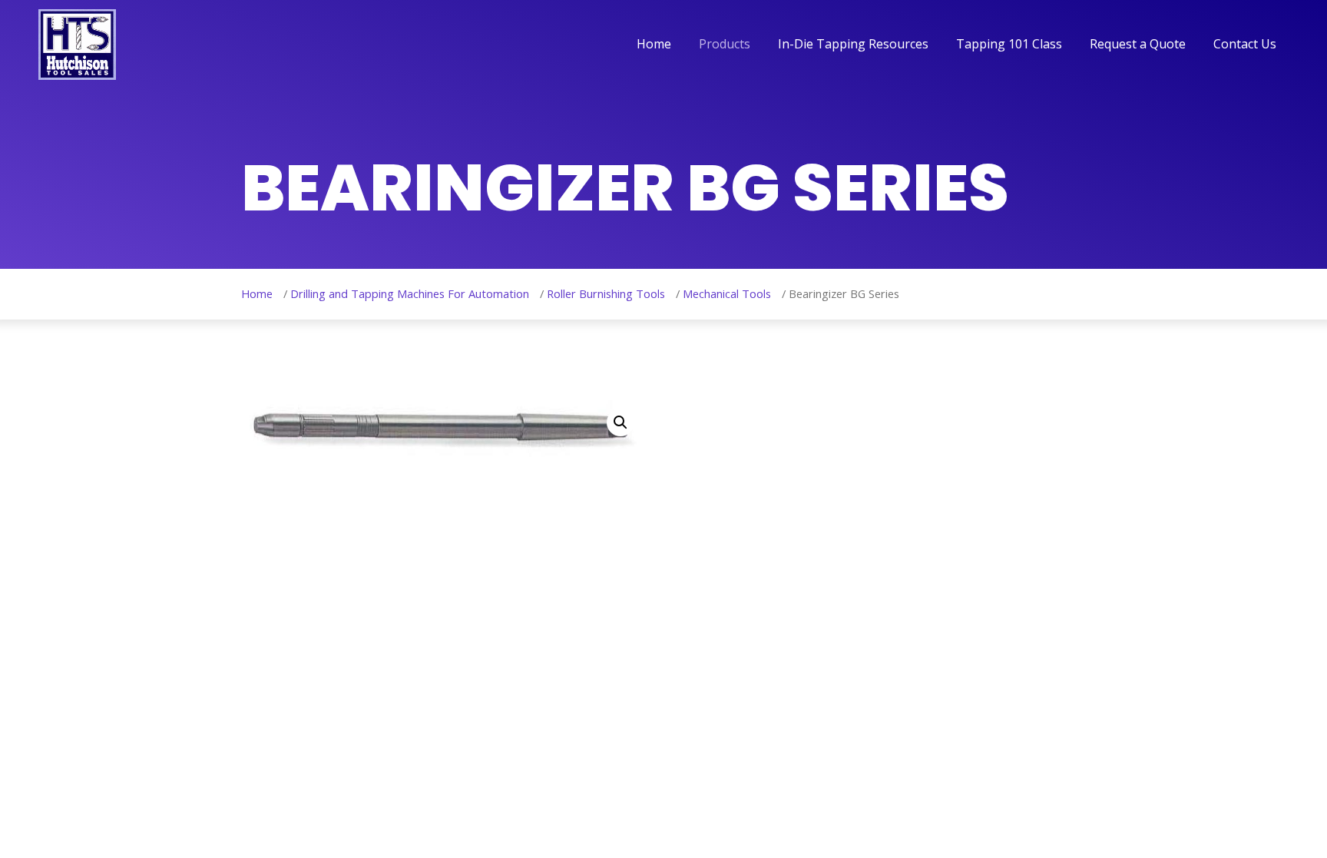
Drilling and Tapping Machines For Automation (409, 293)
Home (257, 293)
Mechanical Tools (727, 293)
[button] (620, 422)
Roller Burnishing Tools (606, 293)
